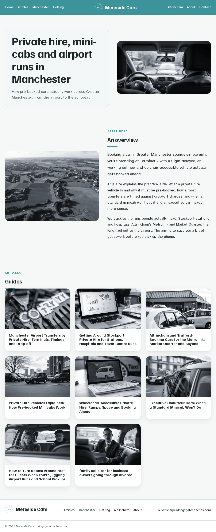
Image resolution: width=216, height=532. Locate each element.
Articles (23, 7)
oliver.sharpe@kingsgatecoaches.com (184, 510)
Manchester (40, 7)
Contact (205, 7)
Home (9, 7)
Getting (58, 7)
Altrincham (175, 7)
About (191, 7)
